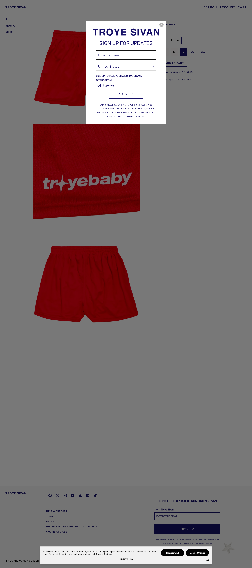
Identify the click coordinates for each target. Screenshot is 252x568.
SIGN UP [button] (126, 94)
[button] (161, 25)
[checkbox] (126, 86)
